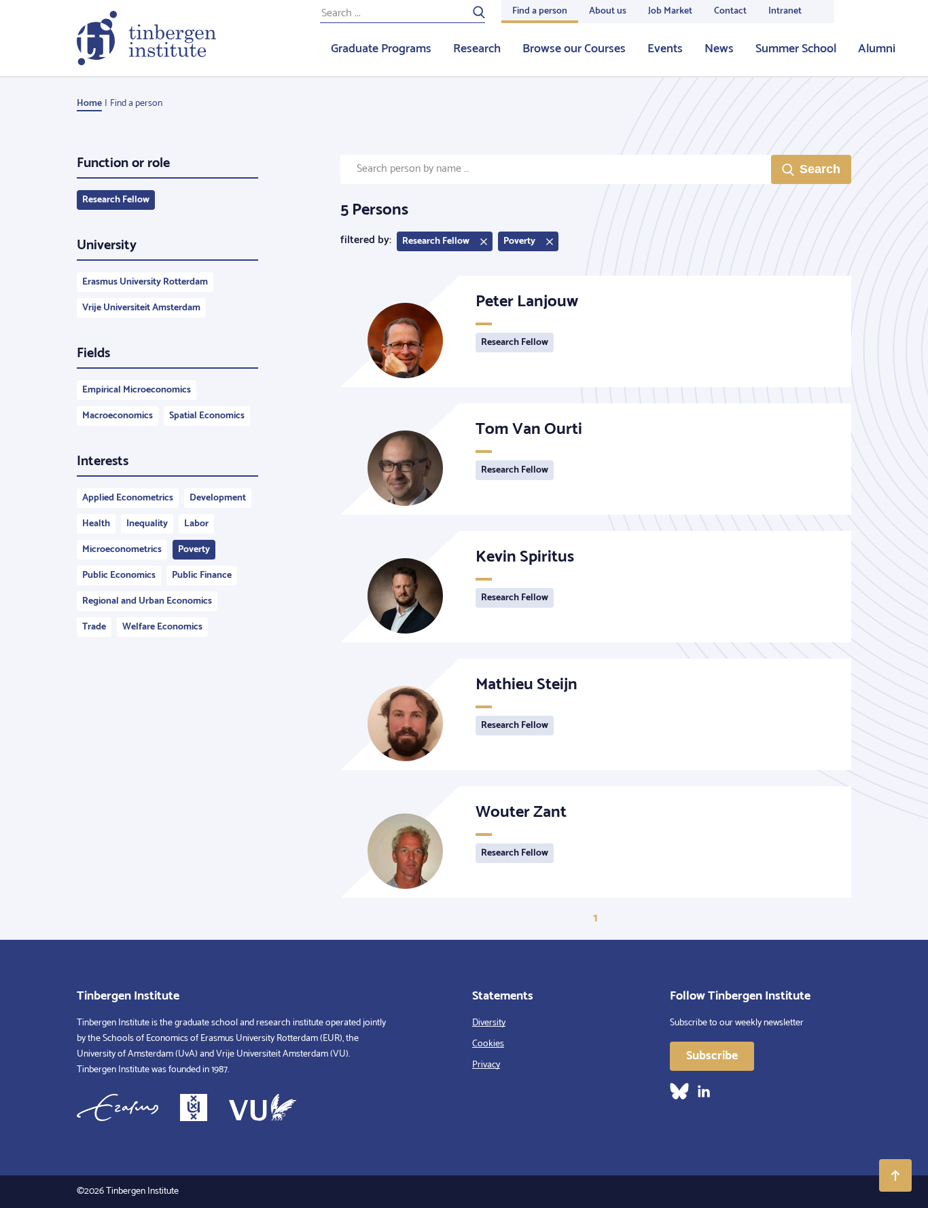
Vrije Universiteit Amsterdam (141, 308)
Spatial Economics (207, 416)
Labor (196, 524)
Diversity (488, 1023)
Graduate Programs (381, 49)
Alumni (876, 49)
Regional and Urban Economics (147, 601)
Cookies (488, 1044)
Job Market (670, 11)
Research (477, 49)
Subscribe (712, 1056)
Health (96, 524)
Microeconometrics (122, 549)
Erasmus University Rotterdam (145, 282)
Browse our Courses (574, 49)
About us (607, 11)
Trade (94, 627)
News (719, 49)
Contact (730, 11)
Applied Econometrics (127, 498)
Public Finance (202, 575)
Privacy (486, 1065)
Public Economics (119, 575)
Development (218, 498)
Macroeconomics (117, 416)
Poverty (194, 549)
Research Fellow (115, 200)
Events (665, 49)
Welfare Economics (162, 627)
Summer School (795, 49)
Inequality (147, 524)
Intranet (785, 11)
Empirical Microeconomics (136, 390)
